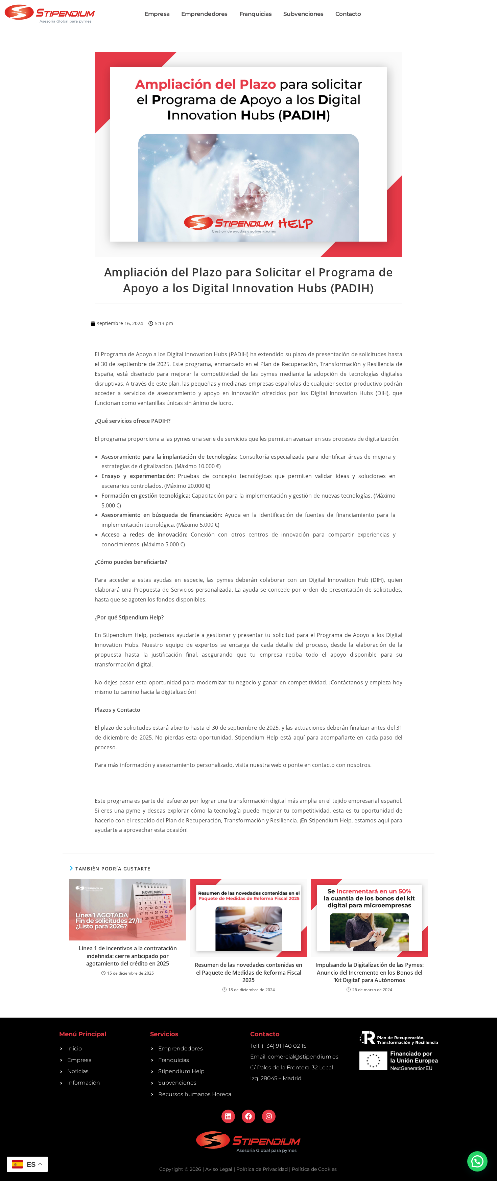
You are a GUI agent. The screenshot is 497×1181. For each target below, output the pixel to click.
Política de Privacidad (262, 1169)
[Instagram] (269, 1116)
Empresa (157, 13)
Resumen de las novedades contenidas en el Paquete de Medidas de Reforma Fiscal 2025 (248, 972)
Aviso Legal (218, 1169)
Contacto (348, 13)
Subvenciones (303, 13)
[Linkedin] (228, 1116)
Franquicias (255, 13)
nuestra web (265, 765)
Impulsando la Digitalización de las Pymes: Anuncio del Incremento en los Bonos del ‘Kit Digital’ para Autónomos (369, 972)
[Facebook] (248, 1116)
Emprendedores (204, 13)
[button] (477, 1161)
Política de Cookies (314, 1169)
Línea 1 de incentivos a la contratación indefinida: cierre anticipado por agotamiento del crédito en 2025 (128, 956)
